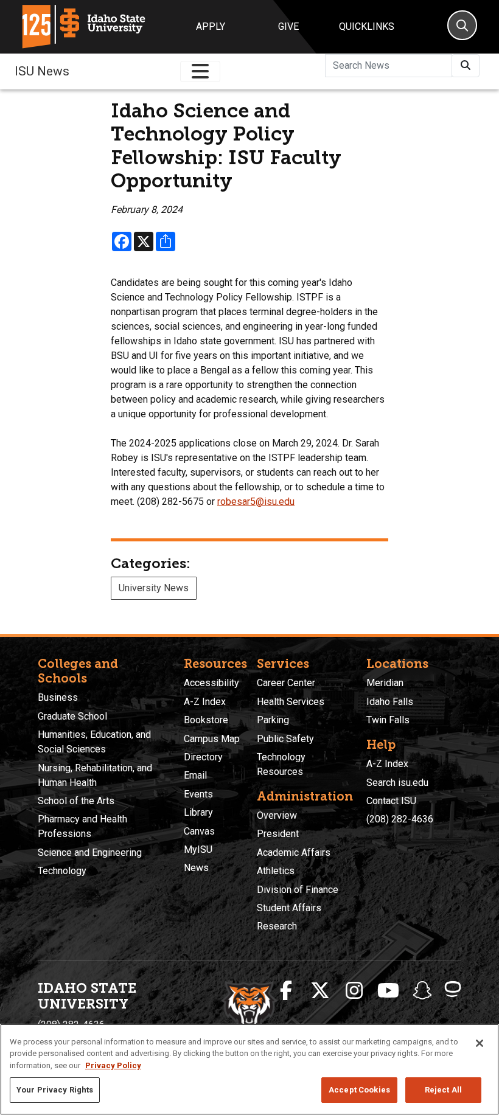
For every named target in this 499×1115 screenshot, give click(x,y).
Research (277, 926)
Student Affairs (289, 908)
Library (198, 812)
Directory (203, 757)
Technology (62, 871)
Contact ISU (391, 801)
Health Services (290, 701)
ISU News (42, 71)
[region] (249, 1069)
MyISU (198, 849)
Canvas (199, 831)
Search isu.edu (397, 782)
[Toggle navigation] (200, 71)
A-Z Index (205, 701)
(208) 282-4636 (399, 819)
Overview (277, 815)
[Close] (479, 1043)
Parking (273, 720)
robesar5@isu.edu (256, 501)
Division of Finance (297, 889)
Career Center (286, 683)
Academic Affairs (293, 852)
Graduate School (72, 716)
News (196, 868)
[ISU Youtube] (388, 990)
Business (58, 697)
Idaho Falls (389, 701)
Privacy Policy (113, 1065)
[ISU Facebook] (286, 990)
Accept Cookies (359, 1089)
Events (198, 794)
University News (154, 588)
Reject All (443, 1089)
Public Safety (285, 739)
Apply (210, 26)
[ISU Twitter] (320, 990)
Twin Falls (388, 720)
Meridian (384, 683)
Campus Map (212, 739)
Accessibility (211, 683)
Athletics (276, 871)
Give (288, 26)
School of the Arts (76, 801)
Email (195, 775)
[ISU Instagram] (354, 990)
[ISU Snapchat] (422, 990)
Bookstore (206, 720)
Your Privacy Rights (54, 1089)
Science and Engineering (90, 852)
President (278, 833)
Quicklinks (366, 26)
